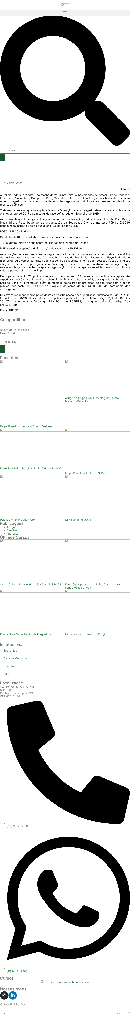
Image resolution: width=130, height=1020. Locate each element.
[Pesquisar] (2, 349)
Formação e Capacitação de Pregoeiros (25, 634)
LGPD (7, 674)
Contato (8, 666)
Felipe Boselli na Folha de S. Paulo (86, 473)
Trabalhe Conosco (15, 658)
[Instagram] (4, 995)
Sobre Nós (10, 650)
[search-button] (2, 157)
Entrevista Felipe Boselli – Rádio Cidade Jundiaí (30, 468)
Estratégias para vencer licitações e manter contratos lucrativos (93, 586)
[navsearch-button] (65, 145)
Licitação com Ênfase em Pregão (86, 634)
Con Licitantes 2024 (78, 519)
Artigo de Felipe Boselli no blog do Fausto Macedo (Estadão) (92, 399)
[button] (65, 13)
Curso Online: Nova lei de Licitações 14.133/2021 (31, 584)
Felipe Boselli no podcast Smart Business (26, 426)
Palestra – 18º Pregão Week (17, 519)
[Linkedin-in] (12, 995)
